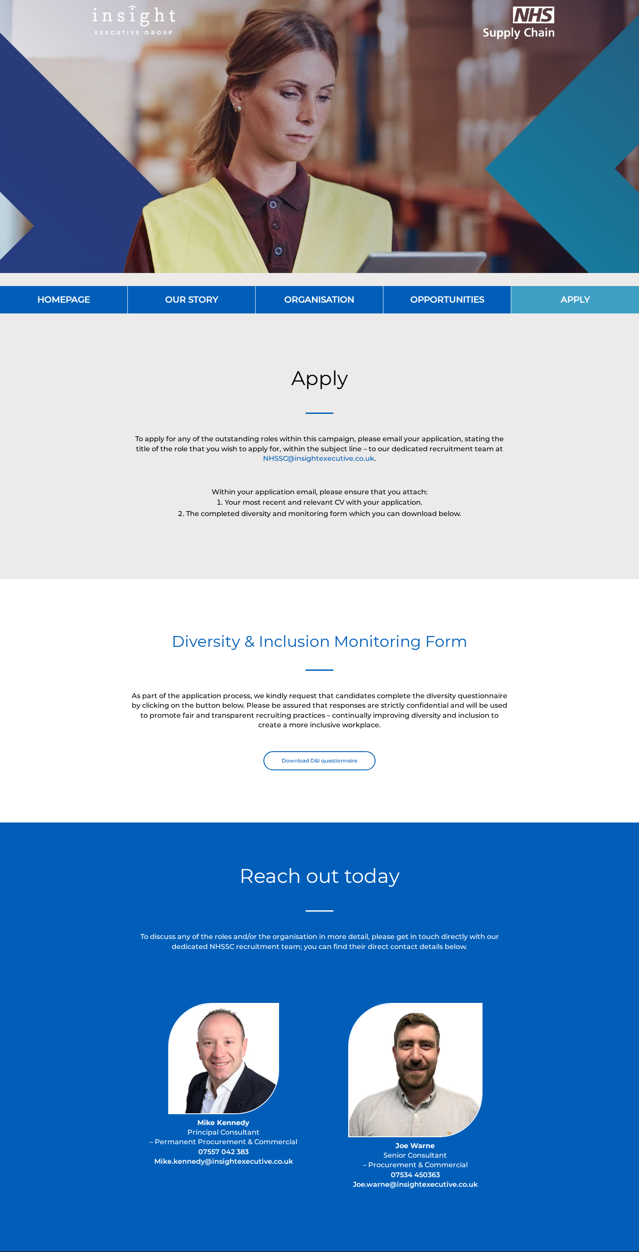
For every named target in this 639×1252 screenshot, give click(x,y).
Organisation (319, 299)
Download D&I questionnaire (319, 760)
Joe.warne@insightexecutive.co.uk (415, 1184)
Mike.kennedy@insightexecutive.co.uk (223, 1161)
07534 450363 (415, 1175)
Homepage (63, 299)
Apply (575, 299)
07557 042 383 (223, 1152)
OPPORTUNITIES (447, 299)
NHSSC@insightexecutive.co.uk (318, 458)
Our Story (191, 299)
